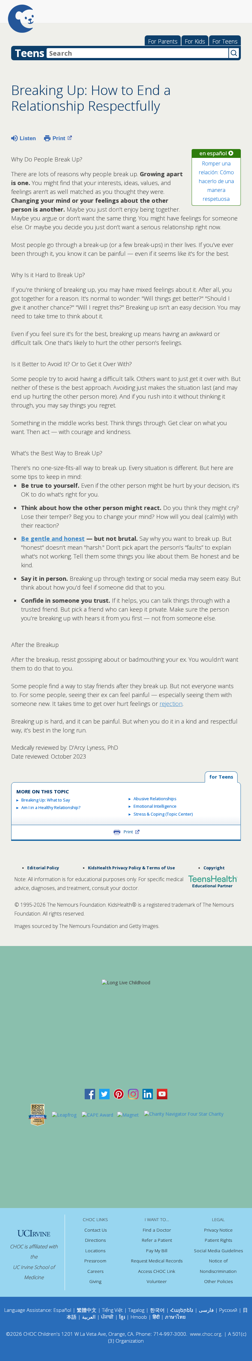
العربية (88, 1317)
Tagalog (136, 1310)
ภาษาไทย (175, 1317)
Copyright (214, 868)
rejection (170, 704)
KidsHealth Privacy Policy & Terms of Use (131, 868)
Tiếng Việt (112, 1310)
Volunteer (157, 1281)
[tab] (221, 777)
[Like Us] (89, 1093)
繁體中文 (86, 1310)
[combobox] (137, 53)
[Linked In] (147, 1093)
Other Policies (218, 1281)
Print (58, 138)
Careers (95, 1271)
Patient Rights (218, 1240)
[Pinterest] (118, 1093)
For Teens (225, 41)
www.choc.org (205, 1334)
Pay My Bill (156, 1251)
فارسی (206, 1310)
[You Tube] (162, 1093)
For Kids (195, 41)
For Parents (163, 41)
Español (62, 1310)
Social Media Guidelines (218, 1251)
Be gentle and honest (53, 538)
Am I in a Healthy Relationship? (50, 807)
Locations (95, 1251)
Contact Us (95, 1230)
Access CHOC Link (156, 1271)
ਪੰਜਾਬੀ (108, 1317)
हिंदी (156, 1317)
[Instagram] (133, 1093)
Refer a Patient (157, 1240)
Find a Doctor (157, 1230)
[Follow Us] (104, 1093)
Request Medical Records (156, 1261)
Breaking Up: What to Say (45, 800)
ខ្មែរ (122, 1317)
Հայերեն (181, 1310)
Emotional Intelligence (155, 806)
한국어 (157, 1310)
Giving (95, 1281)
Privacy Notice (218, 1230)
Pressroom (95, 1261)
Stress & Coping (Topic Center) (163, 814)
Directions (95, 1240)
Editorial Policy (43, 868)
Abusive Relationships (155, 799)
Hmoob (139, 1317)
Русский (228, 1310)
